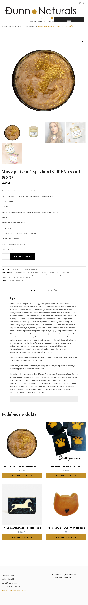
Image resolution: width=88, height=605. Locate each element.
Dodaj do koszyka (23, 256)
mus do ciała (68, 275)
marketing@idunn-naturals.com (15, 590)
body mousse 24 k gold (38, 273)
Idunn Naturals (16, 281)
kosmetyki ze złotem (59, 273)
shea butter (31, 277)
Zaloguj (41, 21)
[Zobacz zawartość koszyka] (50, 19)
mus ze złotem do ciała (13, 277)
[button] (82, 41)
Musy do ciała (31, 269)
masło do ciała (41, 275)
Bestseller (17, 269)
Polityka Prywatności (64, 577)
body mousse (20, 273)
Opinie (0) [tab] (52, 290)
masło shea (55, 275)
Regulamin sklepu (69, 574)
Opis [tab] (33, 290)
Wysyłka (55, 574)
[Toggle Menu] (69, 21)
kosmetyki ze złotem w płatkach (17, 275)
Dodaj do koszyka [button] (23, 476)
